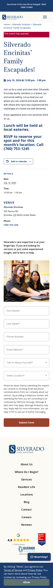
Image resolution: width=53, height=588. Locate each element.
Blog (26, 502)
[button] (39, 557)
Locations (26, 494)
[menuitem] (6, 561)
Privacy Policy (35, 570)
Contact (26, 509)
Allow (26, 582)
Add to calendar (19, 161)
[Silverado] (12, 17)
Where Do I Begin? (26, 472)
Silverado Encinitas (21, 24)
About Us (27, 464)
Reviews (26, 524)
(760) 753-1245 (11, 224)
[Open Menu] (45, 17)
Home (7, 24)
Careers (26, 517)
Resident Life (26, 487)
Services (26, 479)
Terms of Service (13, 570)
